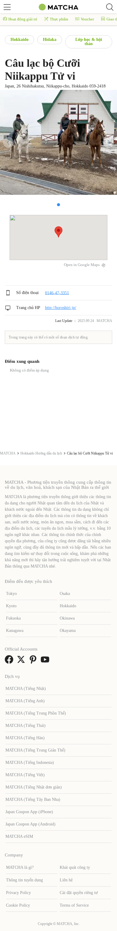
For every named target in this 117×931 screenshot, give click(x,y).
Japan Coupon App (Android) (30, 824)
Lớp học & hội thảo (88, 41)
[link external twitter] (22, 661)
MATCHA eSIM (19, 836)
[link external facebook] (10, 661)
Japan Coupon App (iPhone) (29, 812)
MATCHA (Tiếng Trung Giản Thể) (35, 750)
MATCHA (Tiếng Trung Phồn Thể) (35, 713)
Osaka (65, 593)
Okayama (68, 630)
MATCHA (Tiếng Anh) (25, 701)
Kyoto (11, 606)
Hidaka (49, 39)
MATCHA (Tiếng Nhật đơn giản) (33, 787)
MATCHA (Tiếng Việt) (25, 775)
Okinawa (67, 618)
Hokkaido (19, 39)
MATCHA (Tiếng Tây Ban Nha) (32, 799)
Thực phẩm (59, 19)
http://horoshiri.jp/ (60, 307)
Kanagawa (14, 630)
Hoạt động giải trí (22, 19)
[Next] (108, 142)
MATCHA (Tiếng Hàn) (25, 738)
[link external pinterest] (34, 661)
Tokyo (11, 593)
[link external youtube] (46, 661)
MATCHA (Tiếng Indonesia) (29, 762)
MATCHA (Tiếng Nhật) (25, 688)
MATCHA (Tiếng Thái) (25, 725)
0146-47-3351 (57, 292)
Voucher (87, 19)
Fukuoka (13, 618)
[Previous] (8, 142)
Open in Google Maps (82, 265)
